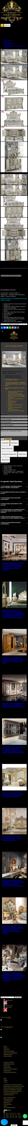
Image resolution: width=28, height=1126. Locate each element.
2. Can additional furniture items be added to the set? (14, 492)
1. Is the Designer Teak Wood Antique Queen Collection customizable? (14, 487)
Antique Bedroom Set (9, 44)
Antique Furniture (9, 1062)
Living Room (7, 1070)
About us (6, 1048)
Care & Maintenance (9, 1107)
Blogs (5, 1078)
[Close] (2, 331)
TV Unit (22, 1086)
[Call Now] (4, 1122)
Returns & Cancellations (10, 1053)
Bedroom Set (7, 42)
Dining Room (7, 1067)
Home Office (7, 1088)
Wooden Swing (8, 1091)
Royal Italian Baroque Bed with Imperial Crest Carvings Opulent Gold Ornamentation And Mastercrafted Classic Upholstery (13, 883)
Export (5, 1106)
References (7, 1102)
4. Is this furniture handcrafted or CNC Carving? (14, 504)
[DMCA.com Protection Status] (7, 1110)
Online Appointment (9, 1097)
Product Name (4, 414)
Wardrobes (14, 1093)
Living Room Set (8, 1084)
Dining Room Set (17, 1084)
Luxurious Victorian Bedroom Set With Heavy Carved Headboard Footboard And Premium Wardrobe (13, 705)
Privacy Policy (8, 1056)
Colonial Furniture (9, 1094)
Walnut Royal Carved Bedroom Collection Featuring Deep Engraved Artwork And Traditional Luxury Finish (14, 660)
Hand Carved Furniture (10, 1069)
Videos (5, 1080)
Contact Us (7, 1049)
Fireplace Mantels (16, 1089)
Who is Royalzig (8, 1099)
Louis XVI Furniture (16, 1088)
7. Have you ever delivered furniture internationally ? (14, 523)
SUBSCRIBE (18, 997)
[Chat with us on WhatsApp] (25, 1116)
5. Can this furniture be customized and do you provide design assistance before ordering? (14, 511)
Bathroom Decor (17, 1091)
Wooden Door (7, 1093)
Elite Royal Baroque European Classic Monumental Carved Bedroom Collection (12, 838)
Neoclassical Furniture (10, 1072)
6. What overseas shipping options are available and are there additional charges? (14, 517)
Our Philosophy (8, 1101)
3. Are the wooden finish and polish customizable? (14, 498)
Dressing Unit (7, 1089)
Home (5, 39)
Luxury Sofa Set (15, 1086)
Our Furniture (8, 1104)
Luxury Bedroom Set (9, 43)
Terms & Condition (9, 1051)
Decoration (7, 1065)
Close (2, 439)
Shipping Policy (8, 1054)
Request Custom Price (14, 324)
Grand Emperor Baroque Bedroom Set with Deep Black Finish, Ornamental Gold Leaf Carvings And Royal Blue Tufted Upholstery (13, 749)
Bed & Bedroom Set (8, 40)
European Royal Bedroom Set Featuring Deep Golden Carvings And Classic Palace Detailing (12, 794)
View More (4, 581)
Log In (5, 1082)
